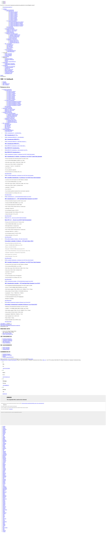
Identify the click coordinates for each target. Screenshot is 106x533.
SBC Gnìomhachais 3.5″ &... (11, 135)
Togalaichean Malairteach (9, 71)
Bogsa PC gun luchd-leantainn (12, 33)
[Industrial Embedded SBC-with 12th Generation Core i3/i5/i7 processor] (19, 260)
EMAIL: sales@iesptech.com (8, 334)
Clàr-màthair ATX (10, 44)
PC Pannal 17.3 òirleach (13, 13)
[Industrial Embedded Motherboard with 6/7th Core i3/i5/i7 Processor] (17, 302)
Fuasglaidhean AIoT (8, 73)
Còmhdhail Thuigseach (9, 67)
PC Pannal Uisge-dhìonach (12, 20)
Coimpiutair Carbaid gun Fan (14, 35)
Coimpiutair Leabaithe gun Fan (14, 34)
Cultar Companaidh (8, 54)
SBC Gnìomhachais (8, 43)
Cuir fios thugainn (6, 56)
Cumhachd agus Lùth (8, 72)
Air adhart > (3, 323)
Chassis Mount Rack (10, 51)
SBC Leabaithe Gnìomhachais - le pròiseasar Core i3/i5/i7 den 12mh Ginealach (23, 262)
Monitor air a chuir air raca (11, 30)
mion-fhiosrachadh (8, 173)
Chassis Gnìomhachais (9, 49)
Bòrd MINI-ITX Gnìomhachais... (12, 148)
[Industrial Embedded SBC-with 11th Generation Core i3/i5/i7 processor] (19, 175)
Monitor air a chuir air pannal (12, 29)
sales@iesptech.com (6, 376)
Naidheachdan (5, 62)
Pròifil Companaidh (8, 53)
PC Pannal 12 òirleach (13, 17)
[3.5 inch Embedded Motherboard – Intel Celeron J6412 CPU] (16, 238)
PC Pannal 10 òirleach (13, 18)
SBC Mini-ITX (9, 46)
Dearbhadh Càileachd (8, 58)
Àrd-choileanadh (10, 26)
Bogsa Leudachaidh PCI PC (14, 36)
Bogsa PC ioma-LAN (13, 37)
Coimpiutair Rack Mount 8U (14, 42)
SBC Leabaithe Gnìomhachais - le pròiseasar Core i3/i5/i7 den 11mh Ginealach (23, 177)
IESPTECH (5, 393)
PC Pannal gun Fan (10, 10)
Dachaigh (4, 81)
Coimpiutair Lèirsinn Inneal (12, 38)
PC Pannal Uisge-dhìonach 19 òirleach (16, 22)
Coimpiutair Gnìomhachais (9, 32)
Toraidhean (5, 8)
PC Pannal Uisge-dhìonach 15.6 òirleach (16, 24)
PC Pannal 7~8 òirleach (13, 19)
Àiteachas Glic (7, 68)
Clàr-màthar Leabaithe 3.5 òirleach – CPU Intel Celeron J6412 (19, 241)
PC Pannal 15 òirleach (13, 16)
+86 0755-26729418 (6, 368)
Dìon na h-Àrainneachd (9, 69)
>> (6, 323)
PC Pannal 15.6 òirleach (13, 15)
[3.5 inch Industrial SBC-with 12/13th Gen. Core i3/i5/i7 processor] (20, 154)
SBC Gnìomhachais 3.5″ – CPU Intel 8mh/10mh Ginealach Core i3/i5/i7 (21, 198)
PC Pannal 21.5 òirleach (13, 11)
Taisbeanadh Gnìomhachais (9, 28)
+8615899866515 (6, 385)
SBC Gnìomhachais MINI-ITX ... (12, 139)
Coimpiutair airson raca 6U (14, 40)
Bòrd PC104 (9, 48)
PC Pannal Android (10, 27)
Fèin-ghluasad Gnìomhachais (10, 66)
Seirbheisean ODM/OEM (9, 59)
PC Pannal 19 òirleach (13, 12)
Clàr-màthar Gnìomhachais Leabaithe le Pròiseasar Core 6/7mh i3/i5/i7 (21, 304)
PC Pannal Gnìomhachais (9, 9)
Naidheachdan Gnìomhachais (10, 64)
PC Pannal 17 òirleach (13, 14)
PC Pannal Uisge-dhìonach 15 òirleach (16, 25)
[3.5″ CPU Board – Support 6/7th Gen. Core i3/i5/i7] (15, 217)
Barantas (6, 60)
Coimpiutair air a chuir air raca (12, 39)
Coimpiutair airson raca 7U (14, 41)
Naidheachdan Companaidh (10, 63)
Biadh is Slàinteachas (8, 70)
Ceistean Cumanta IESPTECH (10, 61)
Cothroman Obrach (8, 55)
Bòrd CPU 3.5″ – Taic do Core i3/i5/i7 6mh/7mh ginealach (18, 219)
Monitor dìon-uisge (10, 31)
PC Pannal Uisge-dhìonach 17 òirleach (16, 23)
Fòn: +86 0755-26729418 (7, 333)
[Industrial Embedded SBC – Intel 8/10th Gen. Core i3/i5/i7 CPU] (19, 281)
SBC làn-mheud (10, 45)
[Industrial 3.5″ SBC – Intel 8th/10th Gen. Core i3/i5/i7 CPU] (18, 196)
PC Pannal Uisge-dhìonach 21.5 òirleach (16, 21)
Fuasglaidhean (5, 65)
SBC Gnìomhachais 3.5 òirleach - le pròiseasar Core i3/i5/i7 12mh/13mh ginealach (23, 156)
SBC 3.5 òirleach (10, 47)
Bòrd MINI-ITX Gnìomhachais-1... (13, 152)
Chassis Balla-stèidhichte (11, 50)
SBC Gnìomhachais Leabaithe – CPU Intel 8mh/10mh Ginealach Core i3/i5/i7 (22, 283)
